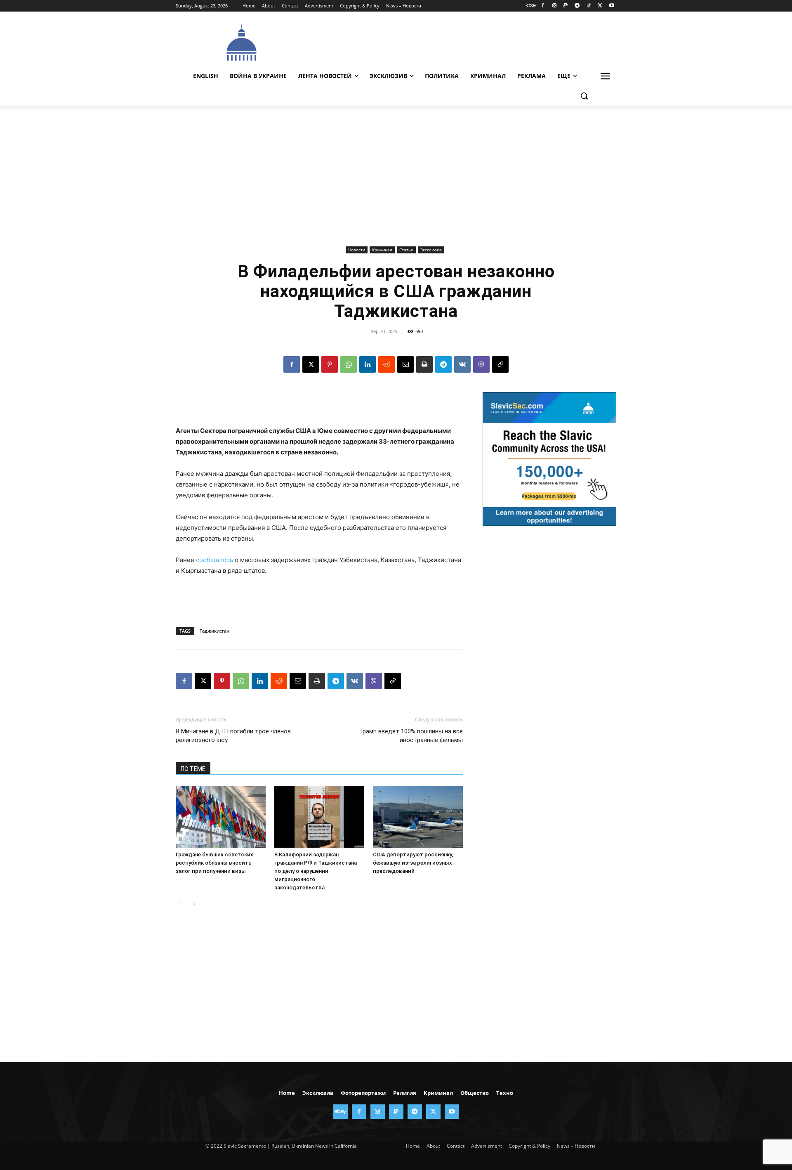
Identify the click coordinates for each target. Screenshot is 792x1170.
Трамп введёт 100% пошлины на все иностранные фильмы (411, 736)
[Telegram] (577, 6)
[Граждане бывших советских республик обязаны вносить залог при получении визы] (221, 817)
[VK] (462, 364)
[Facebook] (542, 6)
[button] (584, 96)
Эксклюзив (431, 250)
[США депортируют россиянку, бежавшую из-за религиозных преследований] (418, 817)
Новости (356, 250)
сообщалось (214, 560)
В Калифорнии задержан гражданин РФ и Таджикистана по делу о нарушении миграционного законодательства (315, 871)
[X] (600, 6)
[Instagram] (554, 6)
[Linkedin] (367, 364)
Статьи (406, 250)
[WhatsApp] (348, 364)
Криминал (382, 250)
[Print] (424, 364)
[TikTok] (589, 6)
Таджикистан (214, 631)
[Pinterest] (329, 364)
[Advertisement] (458, 41)
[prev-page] (181, 904)
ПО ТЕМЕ (193, 769)
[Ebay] (531, 6)
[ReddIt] (386, 364)
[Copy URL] (500, 364)
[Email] (405, 364)
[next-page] (194, 904)
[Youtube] (611, 6)
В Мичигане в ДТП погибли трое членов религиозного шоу (233, 736)
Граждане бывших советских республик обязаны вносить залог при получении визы (214, 862)
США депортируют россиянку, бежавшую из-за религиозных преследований (413, 862)
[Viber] (481, 364)
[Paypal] (565, 6)
